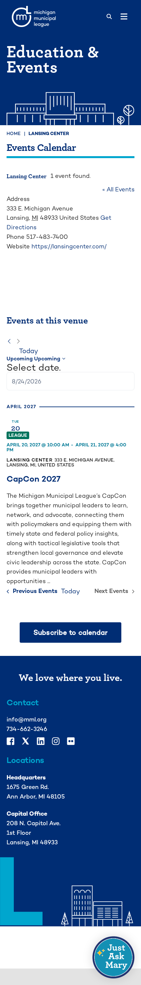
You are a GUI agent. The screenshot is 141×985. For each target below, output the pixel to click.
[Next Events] (18, 341)
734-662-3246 (27, 729)
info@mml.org (27, 719)
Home (14, 133)
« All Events (118, 189)
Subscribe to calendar (70, 632)
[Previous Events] (9, 341)
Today (28, 351)
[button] (113, 957)
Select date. (34, 367)
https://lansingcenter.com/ (69, 246)
